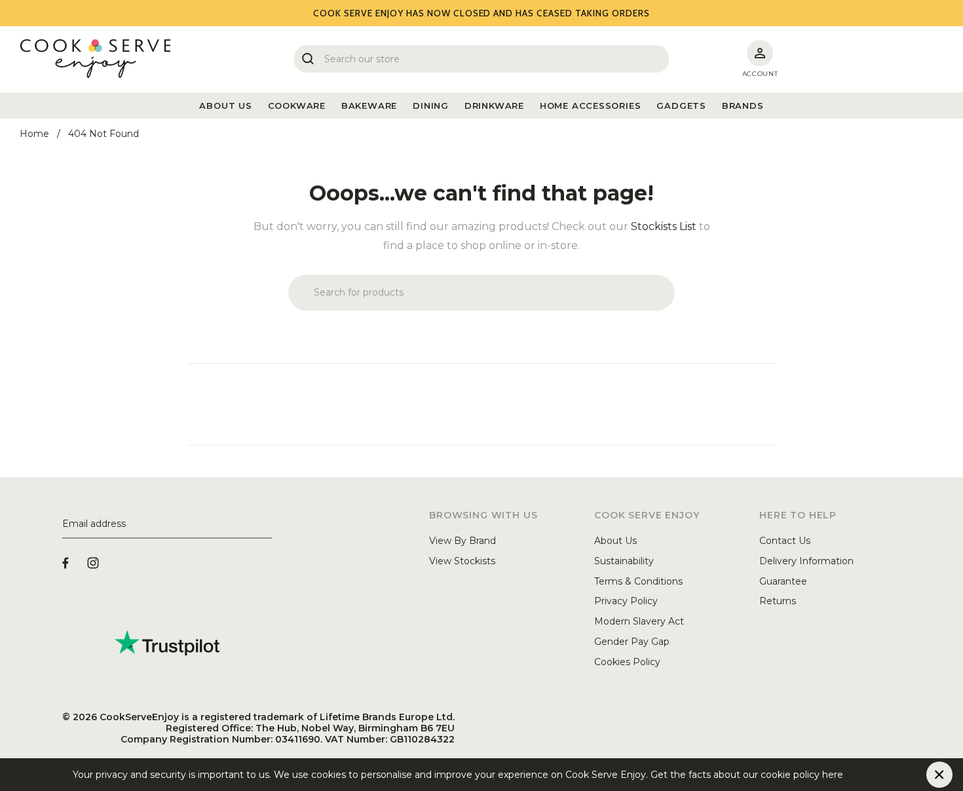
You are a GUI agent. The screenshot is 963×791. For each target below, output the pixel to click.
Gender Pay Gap (632, 641)
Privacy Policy (626, 601)
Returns (777, 601)
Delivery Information (806, 561)
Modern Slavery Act (639, 621)
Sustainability (624, 561)
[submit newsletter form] (266, 524)
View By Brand (462, 541)
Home (34, 134)
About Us (615, 541)
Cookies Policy (627, 662)
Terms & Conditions (638, 581)
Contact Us (784, 541)
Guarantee (783, 581)
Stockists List (663, 226)
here (853, 775)
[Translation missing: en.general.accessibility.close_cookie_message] (939, 775)
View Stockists (462, 561)
